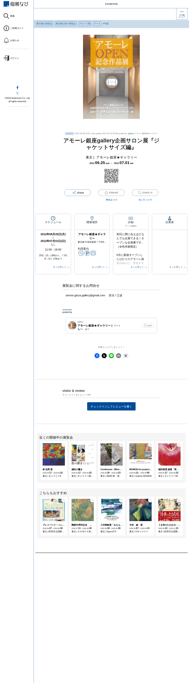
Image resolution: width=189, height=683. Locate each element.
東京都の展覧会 (44, 23)
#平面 (106, 23)
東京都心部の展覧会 (66, 23)
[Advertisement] (111, 584)
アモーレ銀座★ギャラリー (143, 133)
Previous (37, 461)
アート (97, 23)
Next (185, 461)
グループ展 (84, 23)
